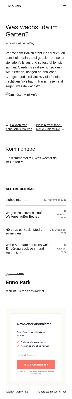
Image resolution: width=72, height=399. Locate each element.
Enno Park (13, 6)
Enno (23, 43)
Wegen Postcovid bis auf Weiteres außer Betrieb (24, 215)
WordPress (60, 391)
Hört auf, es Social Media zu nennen (24, 231)
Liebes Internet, (17, 200)
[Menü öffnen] (64, 6)
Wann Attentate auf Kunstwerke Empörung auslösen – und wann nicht (28, 248)
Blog (32, 43)
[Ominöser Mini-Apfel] (22, 94)
